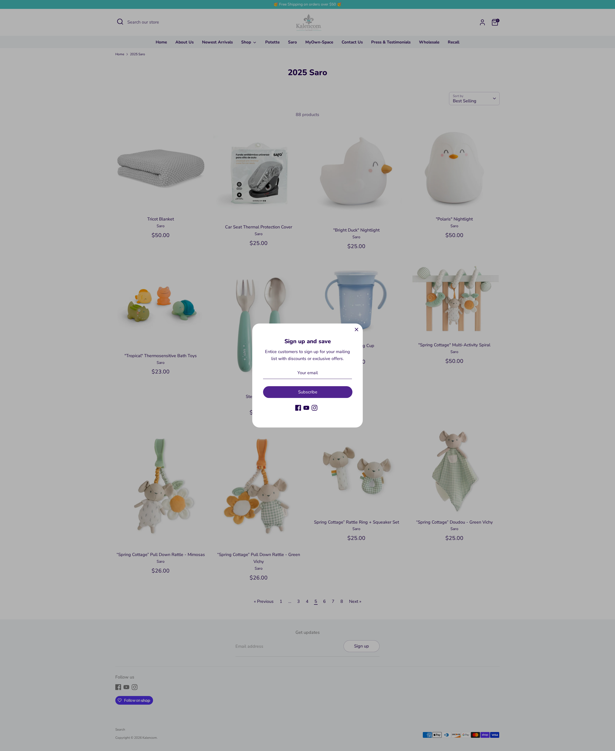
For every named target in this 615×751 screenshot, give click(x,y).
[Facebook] (298, 408)
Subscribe (307, 392)
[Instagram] (314, 408)
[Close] (356, 329)
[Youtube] (306, 408)
